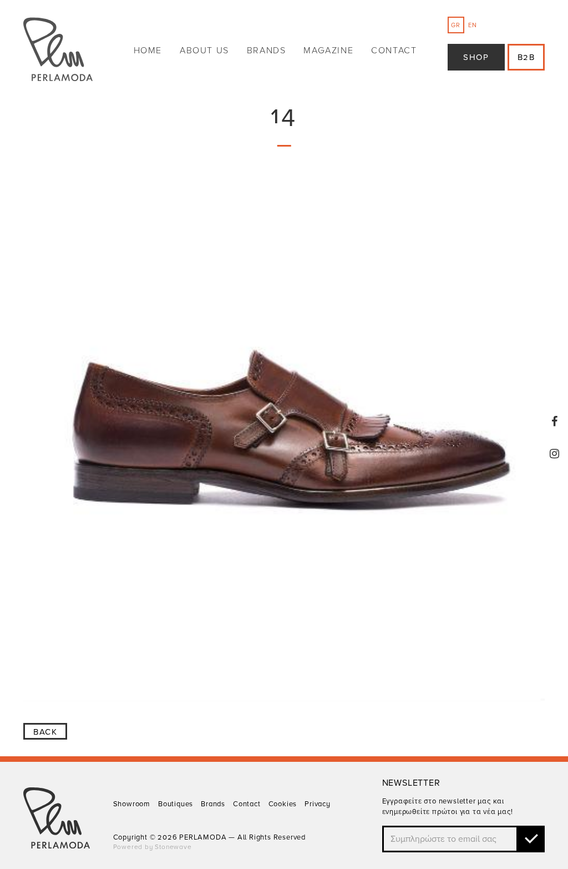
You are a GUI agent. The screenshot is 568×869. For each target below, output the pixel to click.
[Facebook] (554, 421)
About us (204, 50)
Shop (476, 57)
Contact (394, 50)
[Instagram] (554, 453)
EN (472, 25)
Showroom (131, 804)
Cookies (282, 804)
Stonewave (173, 847)
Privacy (318, 804)
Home (148, 50)
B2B (526, 57)
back (45, 732)
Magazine (328, 50)
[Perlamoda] (58, 50)
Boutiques (175, 804)
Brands (266, 50)
